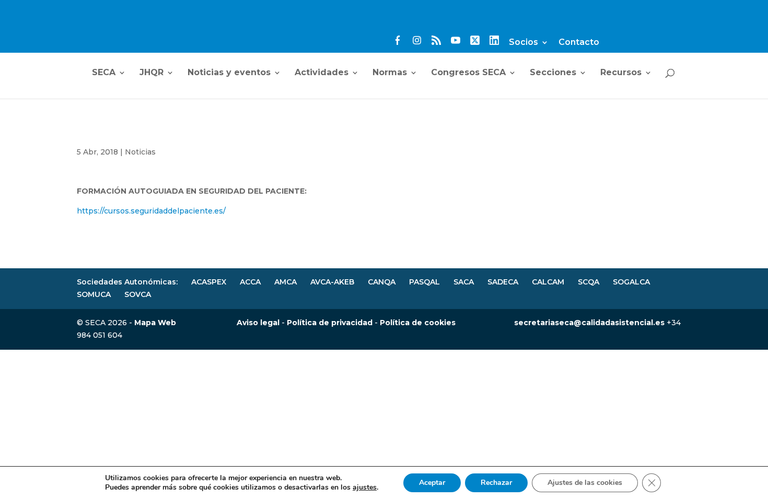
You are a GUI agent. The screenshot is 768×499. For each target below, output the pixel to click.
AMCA (285, 282)
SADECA (502, 282)
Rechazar (496, 483)
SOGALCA (631, 282)
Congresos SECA (468, 73)
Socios (523, 42)
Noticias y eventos (229, 73)
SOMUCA (94, 294)
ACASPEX (208, 282)
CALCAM (548, 282)
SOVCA (137, 294)
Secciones (553, 73)
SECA (103, 73)
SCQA (588, 282)
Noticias (140, 152)
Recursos (621, 73)
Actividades (321, 73)
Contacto (578, 42)
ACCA (250, 282)
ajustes (365, 487)
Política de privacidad (330, 322)
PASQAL (424, 282)
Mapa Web (155, 322)
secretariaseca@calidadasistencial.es (589, 322)
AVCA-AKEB (332, 282)
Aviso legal (258, 322)
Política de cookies (418, 322)
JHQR (151, 73)
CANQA (381, 282)
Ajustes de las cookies (585, 483)
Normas (390, 73)
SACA (463, 282)
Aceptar (432, 483)
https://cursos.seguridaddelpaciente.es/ (152, 211)
